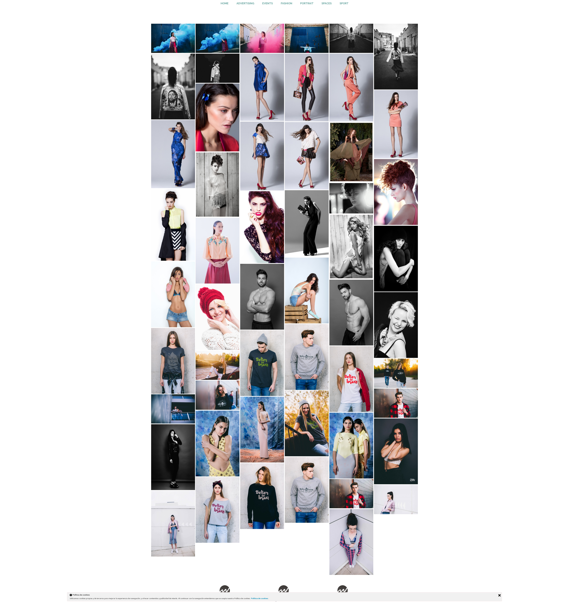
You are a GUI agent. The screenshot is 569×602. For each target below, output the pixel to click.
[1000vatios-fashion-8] (262, 38)
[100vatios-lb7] (262, 156)
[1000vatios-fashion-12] (351, 38)
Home (224, 3)
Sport (344, 3)
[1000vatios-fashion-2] (217, 184)
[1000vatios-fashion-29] (351, 445)
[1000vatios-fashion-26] (173, 409)
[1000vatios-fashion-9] (173, 38)
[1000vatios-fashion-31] (173, 457)
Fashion (286, 3)
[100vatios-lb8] (307, 155)
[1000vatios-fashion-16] (396, 325)
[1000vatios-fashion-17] (307, 357)
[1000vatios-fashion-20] (351, 379)
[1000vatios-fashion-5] (173, 225)
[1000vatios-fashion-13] (396, 56)
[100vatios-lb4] (307, 87)
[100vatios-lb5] (262, 87)
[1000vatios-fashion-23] (217, 395)
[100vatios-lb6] (173, 154)
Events (267, 3)
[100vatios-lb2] (396, 124)
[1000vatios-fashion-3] (396, 192)
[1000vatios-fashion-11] (307, 38)
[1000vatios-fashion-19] (262, 363)
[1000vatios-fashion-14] (173, 86)
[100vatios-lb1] (217, 117)
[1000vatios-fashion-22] (396, 373)
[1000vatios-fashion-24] (396, 403)
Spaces (327, 3)
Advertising (245, 3)
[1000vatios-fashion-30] (396, 451)
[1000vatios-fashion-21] (217, 365)
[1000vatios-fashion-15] (217, 68)
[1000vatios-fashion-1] (351, 152)
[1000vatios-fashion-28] (217, 443)
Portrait (307, 3)
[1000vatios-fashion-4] (351, 198)
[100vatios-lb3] (351, 87)
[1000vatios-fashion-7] (262, 227)
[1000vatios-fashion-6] (307, 223)
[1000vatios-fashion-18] (173, 361)
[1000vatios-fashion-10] (217, 38)
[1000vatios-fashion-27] (262, 429)
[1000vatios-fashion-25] (307, 423)
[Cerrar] (499, 595)
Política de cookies (259, 598)
